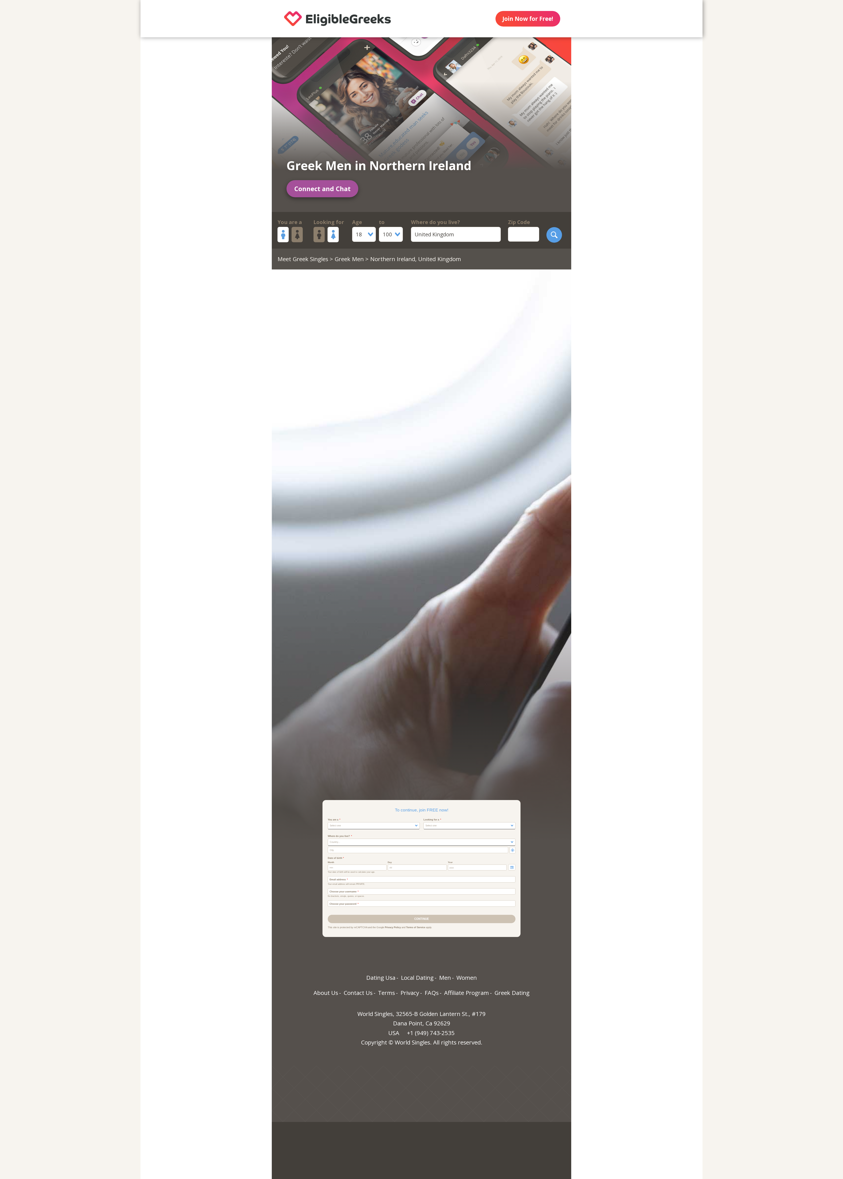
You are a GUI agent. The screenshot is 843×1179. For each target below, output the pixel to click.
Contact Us (358, 993)
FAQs (432, 993)
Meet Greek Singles (302, 259)
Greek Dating (512, 993)
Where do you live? (435, 222)
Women (466, 978)
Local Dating (417, 978)
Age (357, 222)
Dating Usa (380, 978)
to (382, 222)
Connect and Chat (322, 188)
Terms (386, 993)
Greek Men (349, 259)
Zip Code (519, 222)
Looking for (328, 222)
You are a (289, 222)
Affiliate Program (466, 993)
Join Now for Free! (527, 19)
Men (445, 978)
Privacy (409, 993)
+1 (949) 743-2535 (431, 1033)
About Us (325, 993)
